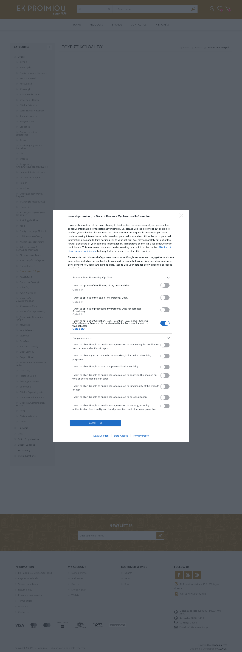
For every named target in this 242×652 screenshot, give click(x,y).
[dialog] (121, 326)
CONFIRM (95, 423)
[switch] (165, 285)
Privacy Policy (141, 435)
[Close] (182, 216)
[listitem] (121, 277)
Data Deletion (101, 435)
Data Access (121, 435)
